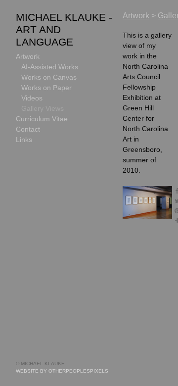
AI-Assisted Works (49, 67)
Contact (28, 129)
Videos (32, 98)
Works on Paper (46, 88)
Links (24, 140)
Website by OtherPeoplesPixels (62, 371)
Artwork (28, 56)
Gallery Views (42, 108)
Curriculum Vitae (42, 119)
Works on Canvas (49, 77)
